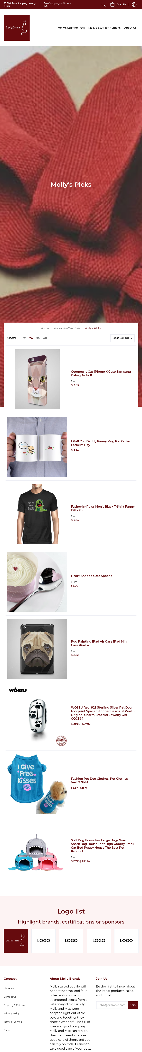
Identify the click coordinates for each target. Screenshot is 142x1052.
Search (7, 1030)
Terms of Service (13, 1021)
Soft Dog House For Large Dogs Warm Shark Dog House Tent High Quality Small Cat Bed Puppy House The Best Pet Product (102, 845)
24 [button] (31, 338)
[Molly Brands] (17, 27)
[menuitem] (103, 4)
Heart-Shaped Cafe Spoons (91, 576)
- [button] (121, 4)
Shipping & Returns (14, 1005)
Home (45, 328)
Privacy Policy (11, 1013)
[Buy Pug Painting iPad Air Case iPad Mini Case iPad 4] (37, 649)
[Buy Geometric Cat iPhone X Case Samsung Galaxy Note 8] (37, 379)
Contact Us (10, 996)
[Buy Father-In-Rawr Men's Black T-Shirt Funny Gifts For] (37, 514)
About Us (9, 988)
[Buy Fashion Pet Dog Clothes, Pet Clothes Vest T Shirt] (37, 784)
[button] (134, 4)
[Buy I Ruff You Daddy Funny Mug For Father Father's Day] (37, 447)
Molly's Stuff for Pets (67, 328)
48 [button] (45, 338)
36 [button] (38, 338)
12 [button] (24, 338)
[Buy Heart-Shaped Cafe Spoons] (37, 582)
